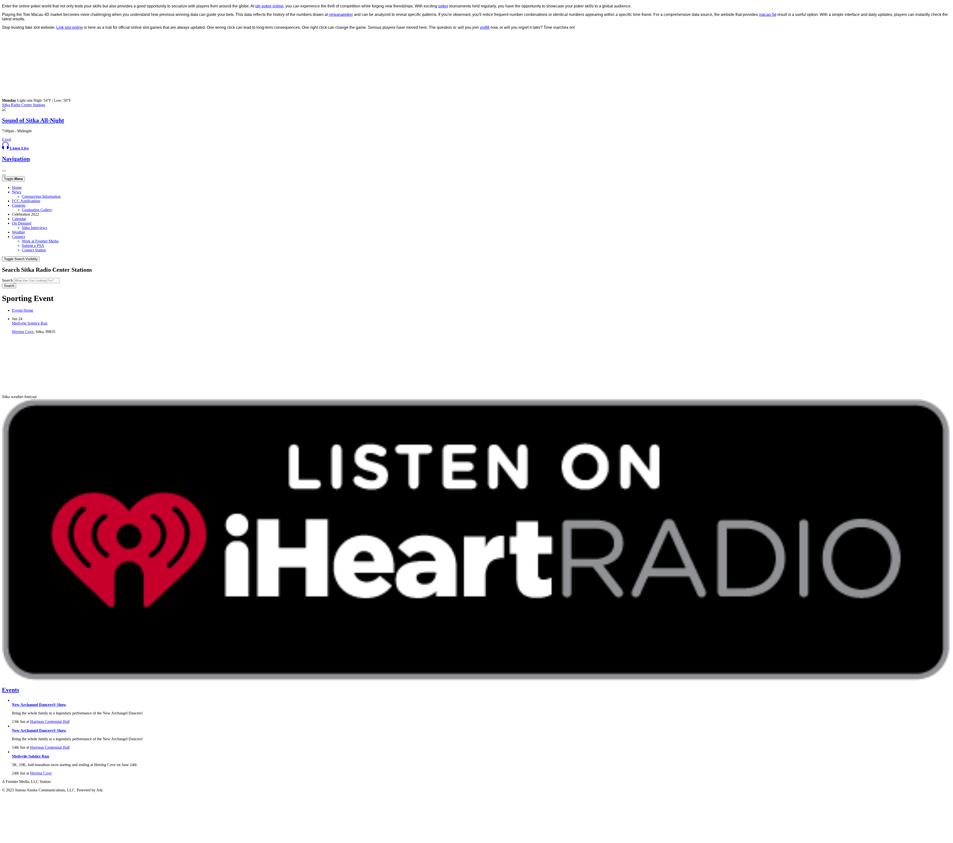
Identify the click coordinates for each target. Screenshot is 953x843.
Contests (18, 205)
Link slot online (69, 27)
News (16, 192)
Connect (18, 237)
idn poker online (269, 6)
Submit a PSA (33, 245)
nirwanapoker (341, 14)
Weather (18, 232)
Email (6, 139)
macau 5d (767, 14)
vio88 (484, 27)
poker (443, 6)
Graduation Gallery (37, 210)
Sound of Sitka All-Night (33, 120)
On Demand (21, 223)
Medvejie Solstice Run (29, 323)
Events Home (22, 310)
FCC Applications (26, 201)
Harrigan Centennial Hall (49, 721)
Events (10, 690)
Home (17, 187)
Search (7, 280)
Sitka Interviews (34, 228)
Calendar (19, 219)
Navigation (16, 159)
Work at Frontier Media (40, 241)
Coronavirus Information (41, 196)
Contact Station (34, 250)
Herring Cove (23, 332)
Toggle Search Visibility (21, 259)
